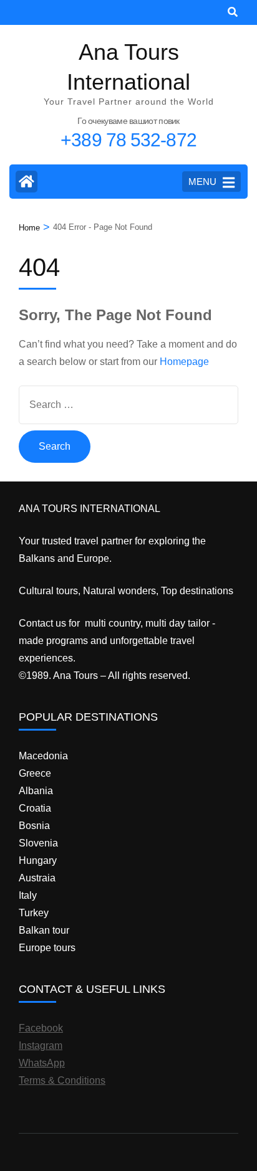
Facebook (41, 1028)
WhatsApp (42, 1063)
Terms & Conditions (62, 1080)
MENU (202, 181)
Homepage (184, 361)
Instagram (40, 1045)
